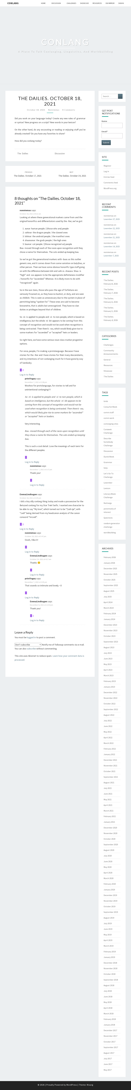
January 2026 (109, 563)
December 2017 (110, 1030)
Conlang (13, 3)
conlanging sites (111, 423)
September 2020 (111, 844)
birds (106, 401)
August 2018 (109, 985)
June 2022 (108, 726)
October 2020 (109, 839)
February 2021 (110, 816)
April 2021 (108, 805)
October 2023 (109, 636)
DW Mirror (110, 3)
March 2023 (108, 675)
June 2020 (108, 861)
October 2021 (109, 771)
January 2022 (109, 754)
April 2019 (108, 940)
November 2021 (110, 765)
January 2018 (109, 1024)
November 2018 (110, 968)
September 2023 (111, 641)
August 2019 (109, 917)
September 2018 (111, 979)
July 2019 (108, 923)
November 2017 (110, 1036)
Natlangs (108, 503)
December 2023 (110, 625)
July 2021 (108, 788)
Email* (105, 131)
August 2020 (109, 850)
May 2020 (108, 867)
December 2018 (110, 962)
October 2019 (109, 906)
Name (104, 121)
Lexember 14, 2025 (112, 246)
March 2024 (108, 608)
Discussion (56, 3)
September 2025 (111, 585)
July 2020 (108, 855)
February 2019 (110, 951)
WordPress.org (110, 188)
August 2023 (109, 647)
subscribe (31, 648)
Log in (106, 171)
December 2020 (110, 827)
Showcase (84, 3)
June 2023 (108, 658)
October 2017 (109, 1041)
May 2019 (108, 934)
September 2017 (111, 1047)
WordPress (71, 1084)
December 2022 (110, 692)
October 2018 (109, 974)
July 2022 (108, 720)
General (107, 359)
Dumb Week (109, 456)
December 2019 (110, 895)
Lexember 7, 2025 (111, 255)
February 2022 (110, 748)
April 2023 (108, 670)
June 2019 (108, 929)
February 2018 (110, 1019)
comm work (109, 418)
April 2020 (108, 872)
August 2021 (109, 782)
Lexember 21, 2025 (112, 237)
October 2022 (109, 703)
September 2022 (111, 709)
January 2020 (109, 889)
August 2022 (109, 715)
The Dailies (22, 153)
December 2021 (110, 760)
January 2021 (109, 822)
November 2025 (110, 574)
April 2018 (108, 1008)
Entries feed (109, 177)
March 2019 (108, 946)
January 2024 (109, 619)
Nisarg (90, 1084)
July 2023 (108, 653)
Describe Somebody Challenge (108, 442)
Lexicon (107, 488)
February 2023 (110, 681)
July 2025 (108, 596)
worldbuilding (110, 532)
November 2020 (110, 833)
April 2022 (108, 737)
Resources (97, 3)
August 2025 (109, 591)
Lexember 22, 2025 (112, 228)
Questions (108, 517)
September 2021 (111, 777)
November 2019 (110, 901)
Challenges (71, 3)
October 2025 (109, 579)
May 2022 (108, 731)
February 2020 (110, 884)
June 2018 (108, 996)
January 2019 (109, 957)
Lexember (108, 482)
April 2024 (108, 602)
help (106, 468)
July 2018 (108, 991)
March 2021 (108, 810)
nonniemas (53, 110)
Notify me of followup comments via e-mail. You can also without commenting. (49, 646)
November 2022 (110, 698)
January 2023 (109, 686)
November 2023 (110, 630)
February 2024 (110, 613)
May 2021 (108, 799)
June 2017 (108, 1064)
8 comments (68, 110)
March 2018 (108, 1013)
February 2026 (110, 557)
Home (43, 3)
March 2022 (108, 743)
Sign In (121, 3)
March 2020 (108, 878)
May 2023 (108, 664)
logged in (31, 637)
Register (107, 165)
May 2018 (108, 1002)
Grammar (108, 462)
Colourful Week (110, 407)
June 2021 (108, 793)
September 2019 (111, 912)
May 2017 (108, 1070)
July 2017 (108, 1058)
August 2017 (109, 1053)
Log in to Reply (27, 374)
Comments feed (111, 182)
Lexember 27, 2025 (112, 219)
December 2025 (110, 568)
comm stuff (109, 412)
